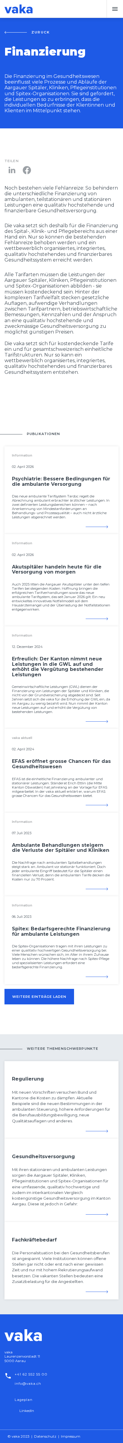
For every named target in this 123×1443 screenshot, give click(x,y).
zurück (40, 32)
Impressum (70, 1436)
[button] (115, 9)
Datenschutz (45, 1436)
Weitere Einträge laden (39, 997)
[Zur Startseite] (18, 8)
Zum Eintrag (97, 526)
